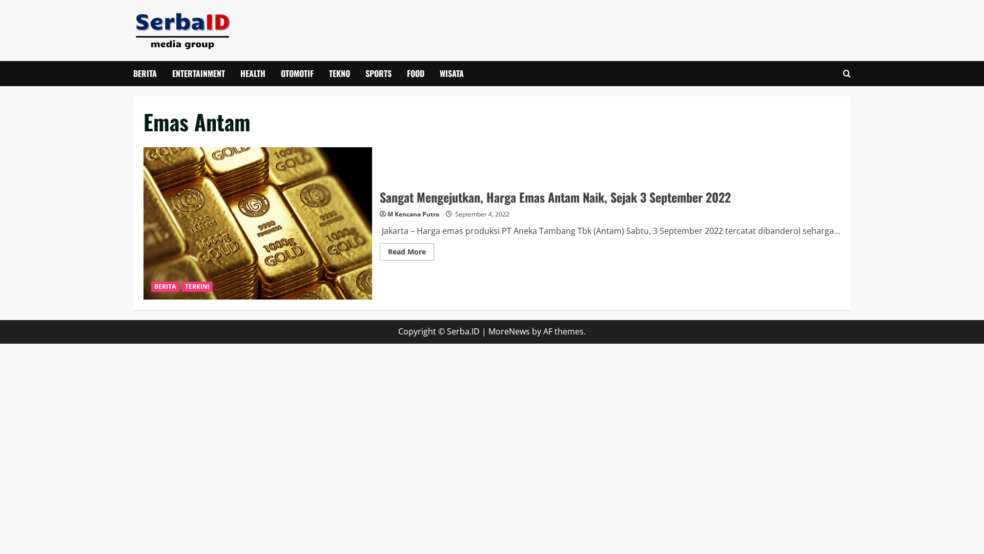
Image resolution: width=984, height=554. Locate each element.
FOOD (415, 73)
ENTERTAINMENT (198, 73)
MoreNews (509, 331)
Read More (411, 253)
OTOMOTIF (297, 73)
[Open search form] (847, 74)
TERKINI (197, 286)
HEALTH (252, 73)
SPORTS (378, 73)
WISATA (452, 73)
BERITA (145, 73)
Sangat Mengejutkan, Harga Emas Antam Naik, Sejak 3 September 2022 (258, 223)
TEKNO (339, 73)
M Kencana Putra (413, 214)
